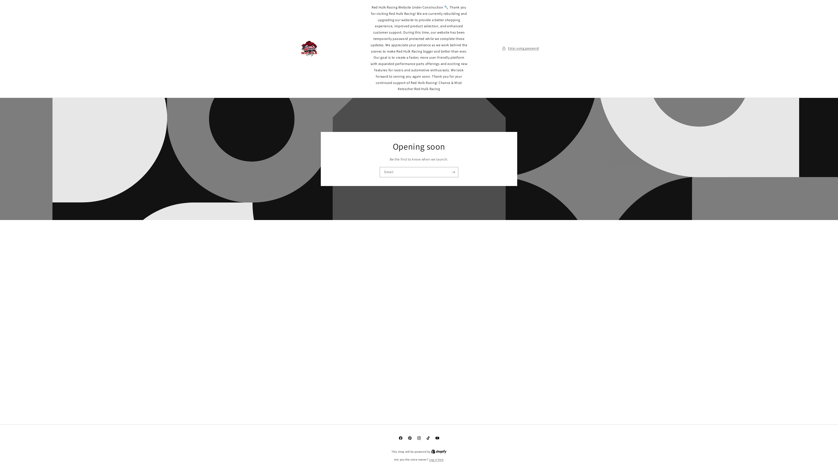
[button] (520, 48)
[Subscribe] (453, 172)
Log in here (436, 459)
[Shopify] (438, 452)
